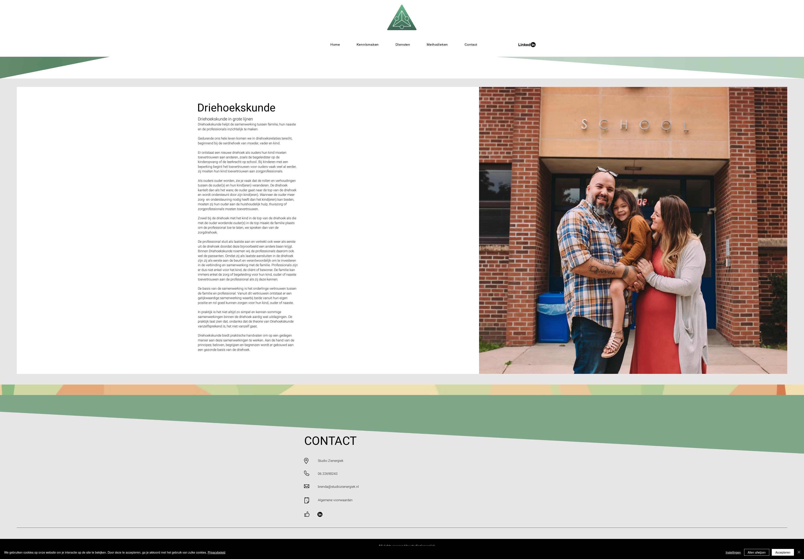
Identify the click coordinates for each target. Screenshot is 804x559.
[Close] (798, 552)
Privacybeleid (216, 552)
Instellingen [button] (733, 552)
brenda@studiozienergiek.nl (338, 486)
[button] (403, 44)
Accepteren (782, 552)
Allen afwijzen (757, 552)
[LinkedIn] (319, 514)
